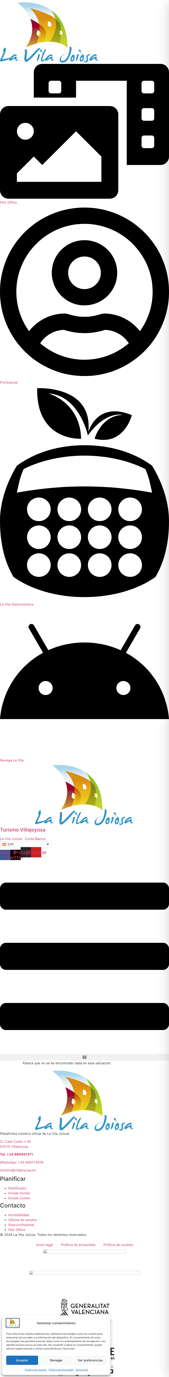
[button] (25, 844)
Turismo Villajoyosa (23, 830)
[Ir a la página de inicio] (49, 61)
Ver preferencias (90, 1360)
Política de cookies (36, 1369)
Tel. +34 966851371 (16, 1154)
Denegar (56, 1360)
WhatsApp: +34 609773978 (21, 1162)
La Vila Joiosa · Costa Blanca (22, 839)
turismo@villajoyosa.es (18, 1170)
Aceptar (22, 1360)
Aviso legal (82, 1369)
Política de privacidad (61, 1369)
